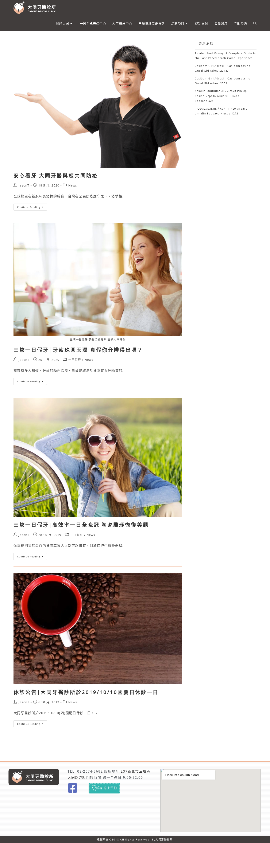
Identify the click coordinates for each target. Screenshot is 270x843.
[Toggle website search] (255, 23)
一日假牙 (74, 360)
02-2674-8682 (90, 771)
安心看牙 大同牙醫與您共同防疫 (56, 175)
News (72, 185)
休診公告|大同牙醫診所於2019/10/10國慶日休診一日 (86, 692)
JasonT (24, 185)
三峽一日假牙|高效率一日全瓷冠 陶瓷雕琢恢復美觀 (81, 524)
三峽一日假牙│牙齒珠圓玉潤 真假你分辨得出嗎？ (78, 349)
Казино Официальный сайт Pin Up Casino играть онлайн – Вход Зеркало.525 (221, 96)
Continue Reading (30, 206)
